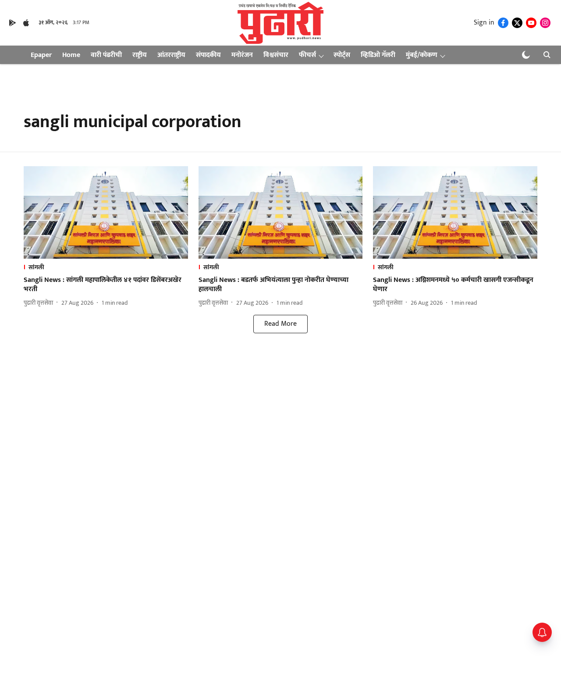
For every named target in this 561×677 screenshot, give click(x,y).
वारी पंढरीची (106, 55)
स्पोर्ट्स (342, 55)
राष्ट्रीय (139, 55)
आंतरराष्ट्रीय (171, 55)
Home (71, 55)
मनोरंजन (242, 55)
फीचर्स (307, 55)
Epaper (41, 55)
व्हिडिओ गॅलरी (378, 55)
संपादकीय (208, 55)
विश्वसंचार (275, 55)
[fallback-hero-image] (106, 212)
